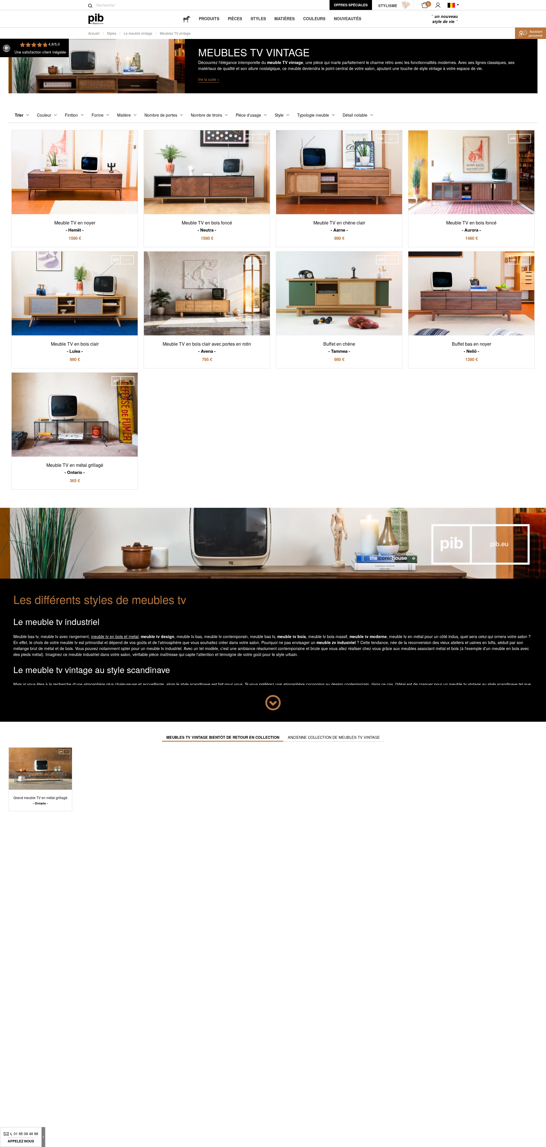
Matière (124, 115)
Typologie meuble (313, 115)
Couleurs (314, 18)
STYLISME (387, 5)
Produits (209, 18)
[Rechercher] (90, 6)
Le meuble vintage (138, 33)
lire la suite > (209, 79)
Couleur (44, 115)
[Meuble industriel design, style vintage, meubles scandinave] (100, 19)
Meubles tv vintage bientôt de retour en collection (222, 737)
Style (279, 115)
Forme (98, 115)
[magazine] (187, 18)
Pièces (235, 18)
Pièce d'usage (248, 115)
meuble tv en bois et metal (114, 636)
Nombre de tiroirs (206, 115)
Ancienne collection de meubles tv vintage (334, 737)
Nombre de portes (160, 115)
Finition (71, 115)
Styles (258, 18)
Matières (284, 18)
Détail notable (355, 115)
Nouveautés (347, 18)
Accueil (94, 33)
